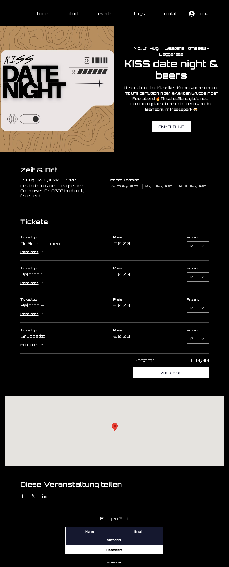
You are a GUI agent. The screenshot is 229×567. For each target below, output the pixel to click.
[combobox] (198, 246)
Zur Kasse (171, 373)
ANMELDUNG (171, 127)
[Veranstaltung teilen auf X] (33, 496)
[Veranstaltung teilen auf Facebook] (22, 496)
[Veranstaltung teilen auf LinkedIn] (44, 496)
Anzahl (193, 237)
